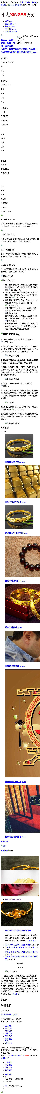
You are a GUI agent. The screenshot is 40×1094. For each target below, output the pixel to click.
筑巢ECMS (5, 1058)
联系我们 (8, 32)
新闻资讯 (8, 26)
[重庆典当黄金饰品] (19, 457)
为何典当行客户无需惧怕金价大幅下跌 (19, 947)
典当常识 (4, 851)
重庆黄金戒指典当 (14, 5)
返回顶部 (8, 1043)
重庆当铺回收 (11, 627)
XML (7, 1041)
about (14, 29)
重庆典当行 (25, 2)
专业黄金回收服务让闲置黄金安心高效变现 (21, 952)
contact (14, 32)
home (10, 21)
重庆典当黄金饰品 (13, 462)
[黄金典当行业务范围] (19, 528)
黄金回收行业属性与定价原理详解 (18, 930)
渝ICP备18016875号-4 (16, 1055)
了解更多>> (31, 941)
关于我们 (8, 29)
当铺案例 (8, 1031)
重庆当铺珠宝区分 (13, 581)
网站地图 (8, 1039)
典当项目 (8, 24)
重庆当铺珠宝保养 (13, 502)
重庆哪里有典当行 (13, 837)
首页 (7, 21)
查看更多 (4, 841)
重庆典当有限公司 (13, 781)
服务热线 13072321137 (9, 1015)
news (13, 26)
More (24, 462)
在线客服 (8, 1074)
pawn (14, 24)
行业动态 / (13, 899)
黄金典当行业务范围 (14, 533)
